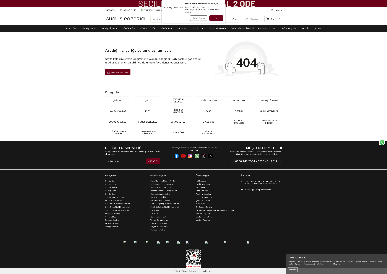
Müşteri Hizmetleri (204, 217)
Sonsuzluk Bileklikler (159, 197)
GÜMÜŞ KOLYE (89, 28)
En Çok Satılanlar (208, 132)
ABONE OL (153, 161)
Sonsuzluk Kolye (157, 230)
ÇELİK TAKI (198, 28)
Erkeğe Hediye (111, 226)
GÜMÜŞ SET (166, 28)
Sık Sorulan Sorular (204, 207)
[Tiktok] (204, 156)
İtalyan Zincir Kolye (158, 223)
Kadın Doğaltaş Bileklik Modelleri (164, 204)
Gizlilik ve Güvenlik (204, 197)
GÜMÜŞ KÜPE (129, 28)
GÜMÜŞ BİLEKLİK (109, 28)
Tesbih (239, 111)
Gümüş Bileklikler (148, 122)
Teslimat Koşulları (203, 194)
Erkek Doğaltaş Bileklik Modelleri (164, 207)
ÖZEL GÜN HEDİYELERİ (242, 28)
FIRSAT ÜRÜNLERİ (217, 28)
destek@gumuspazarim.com (258, 189)
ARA (235, 19)
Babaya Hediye (112, 220)
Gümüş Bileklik (111, 187)
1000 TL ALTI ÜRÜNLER (238, 121)
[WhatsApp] (197, 156)
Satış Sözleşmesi (203, 191)
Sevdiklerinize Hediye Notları (163, 181)
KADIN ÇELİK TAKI (267, 28)
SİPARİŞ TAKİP (130, 10)
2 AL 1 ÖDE (208, 122)
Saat (208, 111)
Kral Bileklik (155, 213)
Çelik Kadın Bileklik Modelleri (117, 204)
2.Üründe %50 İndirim (148, 132)
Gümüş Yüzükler (118, 122)
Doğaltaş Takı (208, 100)
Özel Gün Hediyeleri (178, 111)
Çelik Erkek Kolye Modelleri (117, 210)
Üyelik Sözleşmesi (204, 184)
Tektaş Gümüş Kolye (159, 220)
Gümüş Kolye (111, 181)
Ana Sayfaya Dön (119, 72)
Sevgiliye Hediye (112, 213)
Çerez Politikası (203, 200)
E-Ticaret (184, 271)
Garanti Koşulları (203, 213)
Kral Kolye (154, 210)
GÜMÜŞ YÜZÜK (147, 28)
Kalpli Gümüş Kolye (113, 200)
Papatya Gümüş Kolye (160, 200)
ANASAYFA (110, 10)
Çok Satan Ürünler (178, 100)
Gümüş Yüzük (111, 184)
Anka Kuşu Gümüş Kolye (161, 187)
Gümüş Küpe (110, 191)
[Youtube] (183, 156)
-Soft (177, 271)
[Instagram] (190, 156)
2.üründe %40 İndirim (118, 132)
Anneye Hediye (112, 217)
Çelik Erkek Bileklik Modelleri (117, 207)
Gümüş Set (110, 194)
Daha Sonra (199, 18)
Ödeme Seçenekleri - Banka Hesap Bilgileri (215, 210)
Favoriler (278, 10)
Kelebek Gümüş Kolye (160, 194)
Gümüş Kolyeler (269, 111)
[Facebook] (176, 156)
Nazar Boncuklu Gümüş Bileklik (163, 191)
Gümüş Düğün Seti (158, 217)
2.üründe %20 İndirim (269, 121)
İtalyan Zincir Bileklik (159, 226)
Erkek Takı (239, 100)
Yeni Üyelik (200, 187)
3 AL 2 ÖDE (71, 28)
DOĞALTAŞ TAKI (289, 28)
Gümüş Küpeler (269, 100)
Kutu (148, 111)
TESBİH (305, 28)
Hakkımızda (201, 181)
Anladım (293, 270)
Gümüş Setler (178, 122)
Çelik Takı (118, 100)
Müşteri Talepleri (203, 220)
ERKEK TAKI (183, 28)
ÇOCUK (317, 28)
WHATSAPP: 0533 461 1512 (156, 10)
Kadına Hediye (111, 223)
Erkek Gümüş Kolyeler (114, 197)
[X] (210, 156)
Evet (216, 18)
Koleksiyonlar (118, 111)
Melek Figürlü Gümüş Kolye (162, 184)
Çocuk (148, 100)
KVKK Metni (201, 204)
